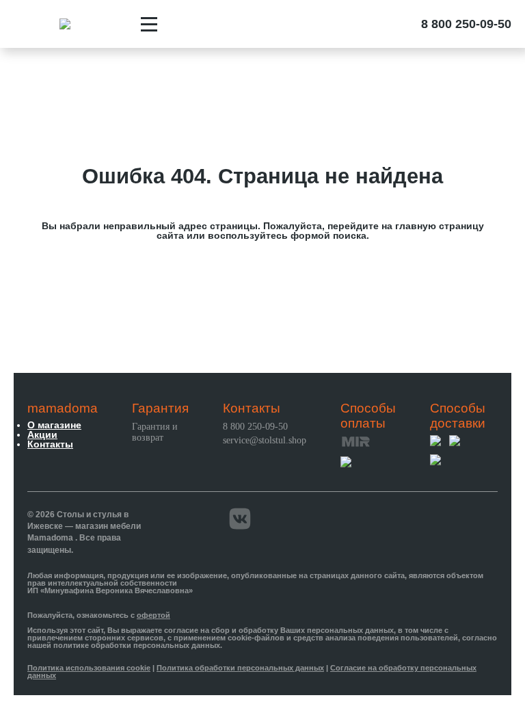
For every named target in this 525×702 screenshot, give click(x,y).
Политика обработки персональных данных (240, 668)
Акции (42, 434)
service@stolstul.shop (264, 440)
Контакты (50, 444)
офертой (153, 615)
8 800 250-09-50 (466, 24)
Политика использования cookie (88, 668)
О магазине (54, 424)
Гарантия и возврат (155, 432)
